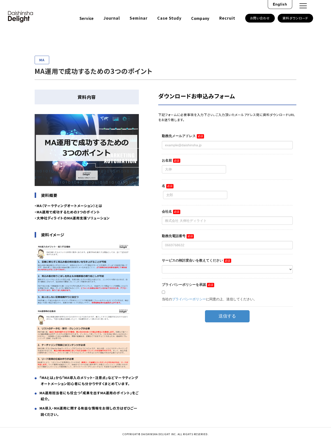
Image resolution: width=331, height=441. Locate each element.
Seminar (139, 18)
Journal (111, 18)
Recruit (227, 18)
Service (86, 18)
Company (200, 18)
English (280, 4)
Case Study (169, 18)
